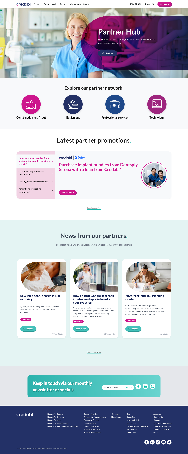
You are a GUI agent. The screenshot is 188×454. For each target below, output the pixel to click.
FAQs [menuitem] (155, 432)
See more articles (94, 352)
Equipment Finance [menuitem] (91, 420)
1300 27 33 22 (136, 4)
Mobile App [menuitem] (131, 432)
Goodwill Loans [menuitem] (90, 423)
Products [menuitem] (38, 4)
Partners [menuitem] (64, 4)
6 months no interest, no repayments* (36, 190)
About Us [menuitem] (157, 414)
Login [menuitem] (148, 4)
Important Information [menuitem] (162, 423)
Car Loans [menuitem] (115, 414)
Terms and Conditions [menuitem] (162, 426)
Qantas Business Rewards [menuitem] (137, 426)
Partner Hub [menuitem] (132, 429)
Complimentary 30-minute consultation (36, 173)
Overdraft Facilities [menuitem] (91, 426)
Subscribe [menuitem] (131, 417)
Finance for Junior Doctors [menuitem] (57, 423)
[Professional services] (115, 108)
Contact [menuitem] (87, 4)
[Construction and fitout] (31, 108)
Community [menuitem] (75, 4)
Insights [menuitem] (54, 4)
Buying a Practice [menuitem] (91, 414)
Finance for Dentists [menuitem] (55, 417)
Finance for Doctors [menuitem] (55, 414)
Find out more (68, 192)
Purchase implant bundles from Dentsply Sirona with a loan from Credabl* (36, 161)
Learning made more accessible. (36, 181)
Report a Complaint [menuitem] (161, 429)
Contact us (107, 53)
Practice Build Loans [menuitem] (92, 429)
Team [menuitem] (46, 4)
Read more (28, 328)
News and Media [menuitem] (133, 420)
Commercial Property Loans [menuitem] (95, 417)
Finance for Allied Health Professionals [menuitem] (62, 426)
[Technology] (157, 108)
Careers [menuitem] (156, 420)
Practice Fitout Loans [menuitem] (92, 432)
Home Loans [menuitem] (116, 417)
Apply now (164, 4)
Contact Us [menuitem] (158, 417)
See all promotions (94, 208)
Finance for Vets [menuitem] (53, 420)
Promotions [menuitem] (131, 423)
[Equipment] (73, 108)
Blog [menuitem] (128, 414)
